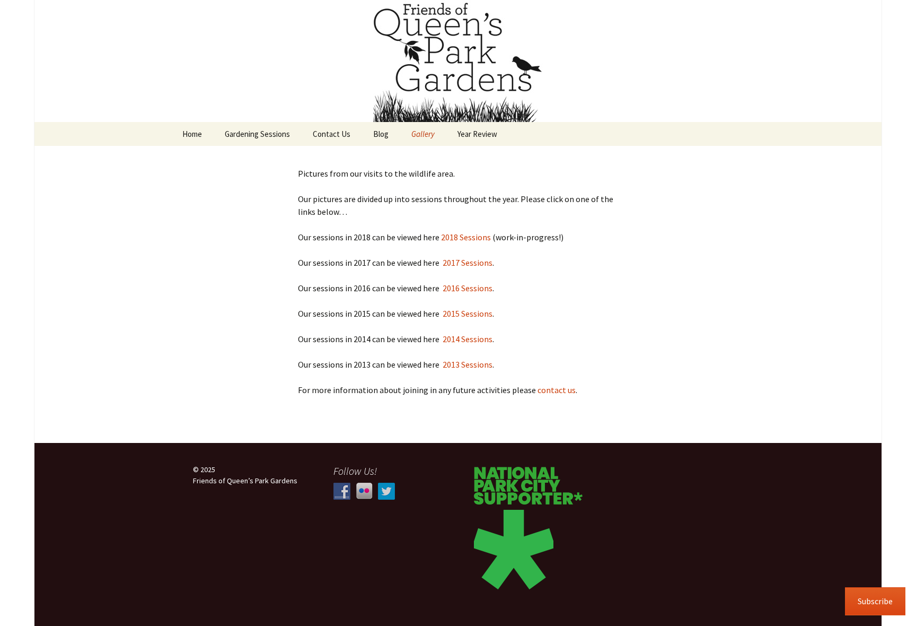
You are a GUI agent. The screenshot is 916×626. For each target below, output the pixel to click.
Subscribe (875, 601)
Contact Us (331, 134)
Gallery (423, 134)
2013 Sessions (467, 364)
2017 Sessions (467, 262)
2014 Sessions (467, 339)
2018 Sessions (466, 237)
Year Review (477, 134)
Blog (381, 134)
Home (192, 134)
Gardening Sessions (257, 134)
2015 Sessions (467, 313)
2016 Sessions (467, 288)
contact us (557, 390)
